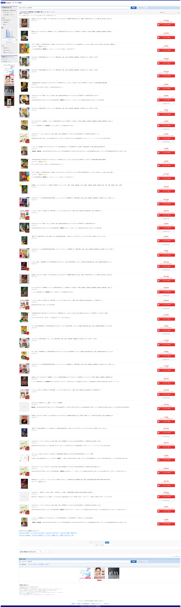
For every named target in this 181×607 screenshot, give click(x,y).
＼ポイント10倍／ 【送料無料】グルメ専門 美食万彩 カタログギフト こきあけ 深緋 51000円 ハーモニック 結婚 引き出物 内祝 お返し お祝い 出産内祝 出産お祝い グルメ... (72, 262)
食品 (5, 24)
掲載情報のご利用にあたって (26, 587)
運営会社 (73, 603)
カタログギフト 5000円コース (38, 535)
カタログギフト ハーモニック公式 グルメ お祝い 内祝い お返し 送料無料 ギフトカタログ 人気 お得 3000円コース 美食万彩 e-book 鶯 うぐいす (65, 134)
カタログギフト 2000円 (24, 533)
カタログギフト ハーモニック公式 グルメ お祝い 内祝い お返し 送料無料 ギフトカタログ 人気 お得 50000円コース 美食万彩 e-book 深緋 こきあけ (66, 441)
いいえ (49, 551)
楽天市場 (6, 48)
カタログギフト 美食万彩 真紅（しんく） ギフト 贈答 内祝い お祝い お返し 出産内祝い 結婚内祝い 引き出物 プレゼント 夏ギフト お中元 (64, 338)
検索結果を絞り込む (143, 7)
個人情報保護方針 (86, 603)
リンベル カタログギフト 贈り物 (37, 533)
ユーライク (48, 535)
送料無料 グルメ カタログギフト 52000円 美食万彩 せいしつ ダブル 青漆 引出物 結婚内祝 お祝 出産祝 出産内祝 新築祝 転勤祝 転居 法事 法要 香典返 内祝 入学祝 (77, 185)
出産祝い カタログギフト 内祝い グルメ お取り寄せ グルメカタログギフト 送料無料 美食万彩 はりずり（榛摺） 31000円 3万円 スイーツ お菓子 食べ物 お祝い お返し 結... (71, 18)
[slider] (2, 37)
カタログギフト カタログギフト (51, 533)
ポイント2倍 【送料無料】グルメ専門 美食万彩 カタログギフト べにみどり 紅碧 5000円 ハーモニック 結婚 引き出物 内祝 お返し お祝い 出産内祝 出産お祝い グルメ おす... (72, 351)
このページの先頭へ (175, 556)
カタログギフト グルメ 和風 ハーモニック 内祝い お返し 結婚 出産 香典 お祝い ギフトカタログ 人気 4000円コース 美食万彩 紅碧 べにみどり (64, 95)
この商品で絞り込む (165, 103)
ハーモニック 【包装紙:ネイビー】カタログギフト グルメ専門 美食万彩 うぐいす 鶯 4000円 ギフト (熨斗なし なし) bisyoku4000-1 (62, 518)
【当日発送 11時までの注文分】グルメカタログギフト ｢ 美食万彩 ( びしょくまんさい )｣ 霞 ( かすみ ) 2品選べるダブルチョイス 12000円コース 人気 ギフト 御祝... (69, 313)
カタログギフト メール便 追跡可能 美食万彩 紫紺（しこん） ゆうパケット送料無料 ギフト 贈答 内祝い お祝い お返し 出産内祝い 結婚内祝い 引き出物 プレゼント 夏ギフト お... (73, 198)
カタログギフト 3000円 (65, 533)
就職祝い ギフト (55, 535)
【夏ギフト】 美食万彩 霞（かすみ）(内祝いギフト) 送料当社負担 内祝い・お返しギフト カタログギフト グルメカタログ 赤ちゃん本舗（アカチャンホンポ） (68, 236)
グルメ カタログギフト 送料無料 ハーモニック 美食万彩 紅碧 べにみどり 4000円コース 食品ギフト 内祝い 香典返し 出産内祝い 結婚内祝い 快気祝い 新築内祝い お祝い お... (72, 121)
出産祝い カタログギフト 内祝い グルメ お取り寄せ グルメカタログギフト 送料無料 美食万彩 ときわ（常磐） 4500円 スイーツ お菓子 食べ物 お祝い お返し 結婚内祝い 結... (72, 415)
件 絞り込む (9, 42)
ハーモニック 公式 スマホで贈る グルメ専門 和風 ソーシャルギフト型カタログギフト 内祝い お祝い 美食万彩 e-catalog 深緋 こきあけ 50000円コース (66, 210)
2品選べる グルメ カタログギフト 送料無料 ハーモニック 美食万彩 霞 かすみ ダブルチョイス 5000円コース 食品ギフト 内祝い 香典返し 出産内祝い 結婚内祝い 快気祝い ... (72, 31)
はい (41, 551)
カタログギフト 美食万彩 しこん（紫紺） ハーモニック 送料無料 (46, 402)
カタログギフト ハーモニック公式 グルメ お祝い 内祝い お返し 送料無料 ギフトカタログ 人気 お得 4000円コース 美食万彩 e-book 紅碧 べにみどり (66, 505)
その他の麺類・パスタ (8, 14)
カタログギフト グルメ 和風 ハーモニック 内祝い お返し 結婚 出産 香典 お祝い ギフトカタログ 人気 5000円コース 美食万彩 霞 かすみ (63, 223)
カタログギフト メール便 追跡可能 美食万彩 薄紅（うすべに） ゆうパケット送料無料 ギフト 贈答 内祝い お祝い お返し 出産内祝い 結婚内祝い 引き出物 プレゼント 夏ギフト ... (73, 249)
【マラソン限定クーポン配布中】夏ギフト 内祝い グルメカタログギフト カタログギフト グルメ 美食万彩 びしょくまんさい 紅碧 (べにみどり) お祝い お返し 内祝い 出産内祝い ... (73, 44)
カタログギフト (7, 12)
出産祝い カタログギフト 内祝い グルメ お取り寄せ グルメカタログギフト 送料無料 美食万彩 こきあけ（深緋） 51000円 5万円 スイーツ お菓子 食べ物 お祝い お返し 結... (71, 274)
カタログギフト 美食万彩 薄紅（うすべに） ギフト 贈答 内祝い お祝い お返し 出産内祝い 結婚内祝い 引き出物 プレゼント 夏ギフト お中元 (64, 108)
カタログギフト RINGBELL (25, 535)
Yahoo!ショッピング (8, 52)
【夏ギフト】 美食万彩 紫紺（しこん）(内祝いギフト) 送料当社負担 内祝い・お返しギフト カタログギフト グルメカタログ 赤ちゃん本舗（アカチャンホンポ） (69, 428)
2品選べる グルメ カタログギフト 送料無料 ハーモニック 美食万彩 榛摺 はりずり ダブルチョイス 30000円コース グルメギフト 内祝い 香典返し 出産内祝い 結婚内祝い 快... (72, 377)
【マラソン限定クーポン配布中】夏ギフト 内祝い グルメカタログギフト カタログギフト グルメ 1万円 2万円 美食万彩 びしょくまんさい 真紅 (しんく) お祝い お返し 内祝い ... (72, 172)
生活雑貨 (6, 22)
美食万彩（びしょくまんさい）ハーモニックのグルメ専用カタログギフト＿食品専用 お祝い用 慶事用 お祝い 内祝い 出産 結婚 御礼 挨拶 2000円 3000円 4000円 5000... (71, 479)
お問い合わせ (106, 603)
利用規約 (79, 603)
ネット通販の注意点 (27, 593)
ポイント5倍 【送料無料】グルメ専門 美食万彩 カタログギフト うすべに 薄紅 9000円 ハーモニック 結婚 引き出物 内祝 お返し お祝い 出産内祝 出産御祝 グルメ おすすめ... (72, 326)
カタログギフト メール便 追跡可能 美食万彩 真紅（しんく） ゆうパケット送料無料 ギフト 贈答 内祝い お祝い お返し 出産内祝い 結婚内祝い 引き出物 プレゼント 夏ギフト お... (73, 364)
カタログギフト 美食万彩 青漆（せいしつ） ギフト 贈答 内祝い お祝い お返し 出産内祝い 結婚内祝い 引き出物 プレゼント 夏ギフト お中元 (64, 57)
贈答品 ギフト (74, 533)
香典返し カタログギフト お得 (66, 535)
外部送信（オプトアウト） (96, 603)
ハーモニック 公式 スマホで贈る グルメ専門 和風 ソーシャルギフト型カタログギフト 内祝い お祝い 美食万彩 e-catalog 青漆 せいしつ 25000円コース (66, 300)
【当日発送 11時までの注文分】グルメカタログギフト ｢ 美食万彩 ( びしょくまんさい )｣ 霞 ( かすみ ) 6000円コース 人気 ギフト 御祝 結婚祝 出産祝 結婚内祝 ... (69, 159)
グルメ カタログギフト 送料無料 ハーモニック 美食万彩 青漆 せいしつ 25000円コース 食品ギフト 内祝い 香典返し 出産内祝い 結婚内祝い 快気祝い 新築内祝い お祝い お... (72, 287)
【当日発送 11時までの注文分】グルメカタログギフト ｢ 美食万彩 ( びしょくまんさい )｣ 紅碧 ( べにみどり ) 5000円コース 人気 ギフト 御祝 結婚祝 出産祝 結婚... (69, 82)
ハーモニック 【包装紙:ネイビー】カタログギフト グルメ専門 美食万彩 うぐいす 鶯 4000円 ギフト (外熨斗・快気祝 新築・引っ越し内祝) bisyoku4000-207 (68, 146)
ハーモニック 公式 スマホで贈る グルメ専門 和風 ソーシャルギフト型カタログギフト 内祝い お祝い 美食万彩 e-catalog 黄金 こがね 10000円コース (66, 390)
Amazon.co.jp (6, 50)
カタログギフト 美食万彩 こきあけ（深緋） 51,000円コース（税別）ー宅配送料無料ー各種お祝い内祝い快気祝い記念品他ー (62, 492)
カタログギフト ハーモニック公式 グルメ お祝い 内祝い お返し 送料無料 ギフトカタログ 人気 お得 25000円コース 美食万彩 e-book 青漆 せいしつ (66, 466)
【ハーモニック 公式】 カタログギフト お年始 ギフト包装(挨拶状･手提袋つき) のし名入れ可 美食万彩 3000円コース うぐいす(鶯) (62, 454)
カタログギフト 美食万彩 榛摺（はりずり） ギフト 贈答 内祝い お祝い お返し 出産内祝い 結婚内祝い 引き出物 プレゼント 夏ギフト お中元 (64, 70)
